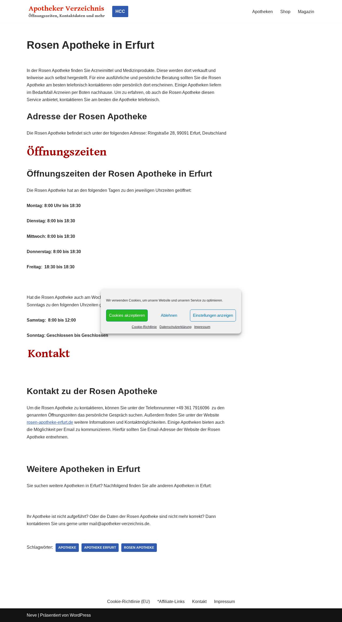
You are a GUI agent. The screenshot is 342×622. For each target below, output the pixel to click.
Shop (285, 11)
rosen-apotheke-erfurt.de (50, 422)
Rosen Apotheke (139, 548)
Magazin (306, 11)
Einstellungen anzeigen (213, 315)
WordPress (80, 615)
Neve (32, 615)
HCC (120, 11)
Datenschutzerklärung (176, 327)
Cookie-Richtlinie (144, 327)
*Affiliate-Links (171, 601)
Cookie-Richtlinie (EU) (128, 601)
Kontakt (199, 601)
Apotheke (67, 548)
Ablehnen (169, 315)
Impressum (202, 327)
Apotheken (262, 11)
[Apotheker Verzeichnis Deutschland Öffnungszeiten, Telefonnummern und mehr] (67, 11)
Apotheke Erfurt (100, 548)
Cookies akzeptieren (127, 315)
